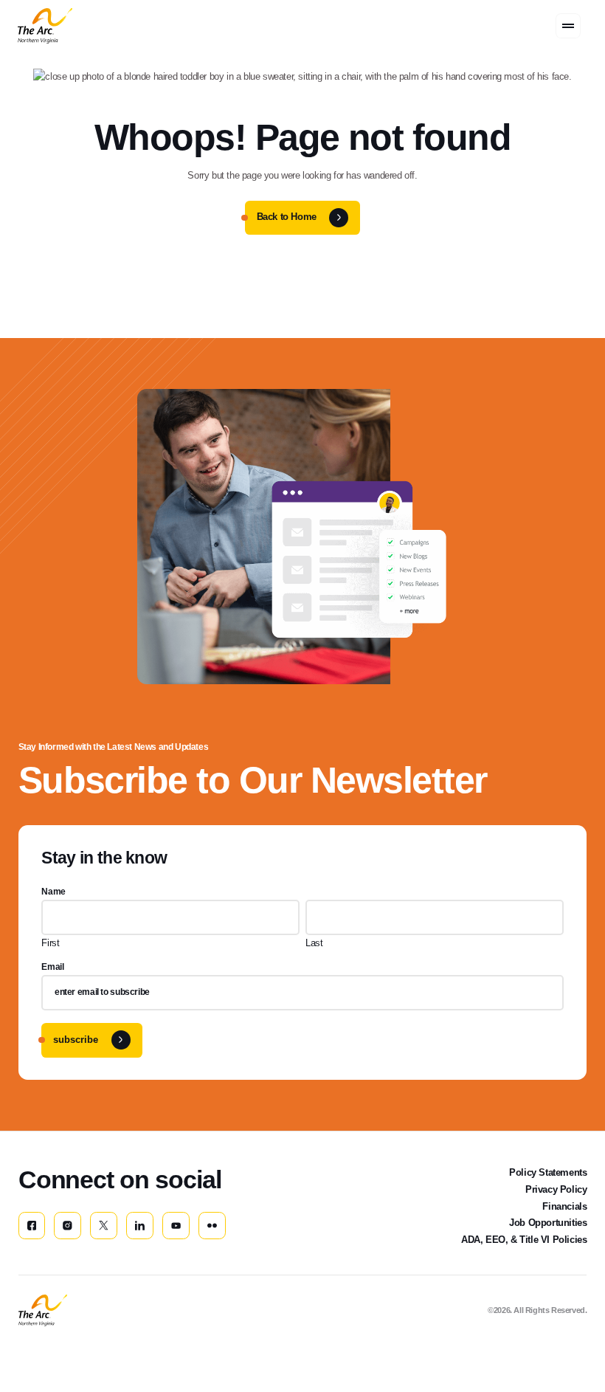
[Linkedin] (139, 1225)
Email (52, 967)
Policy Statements (548, 1172)
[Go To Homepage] (42, 1310)
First (50, 942)
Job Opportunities (548, 1222)
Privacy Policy (556, 1189)
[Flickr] (212, 1225)
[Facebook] (32, 1225)
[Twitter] (103, 1225)
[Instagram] (67, 1225)
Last (313, 942)
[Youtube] (176, 1225)
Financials (564, 1206)
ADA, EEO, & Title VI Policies (524, 1239)
